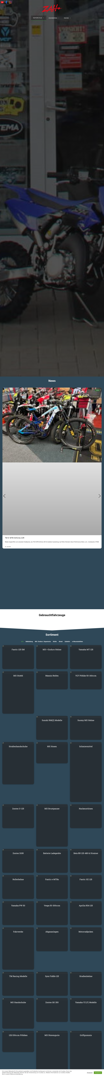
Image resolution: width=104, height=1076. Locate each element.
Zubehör (67, 641)
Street (61, 641)
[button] (44, 18)
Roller (55, 641)
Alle (22, 641)
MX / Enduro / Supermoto (43, 641)
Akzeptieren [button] (98, 1072)
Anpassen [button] (90, 1072)
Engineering (53, 18)
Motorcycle (37, 18)
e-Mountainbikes (77, 641)
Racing (66, 18)
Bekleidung (29, 641)
